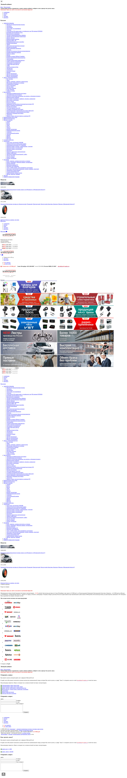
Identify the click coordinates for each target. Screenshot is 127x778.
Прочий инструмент (11, 106)
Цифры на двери (10, 90)
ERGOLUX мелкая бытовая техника (15, 24)
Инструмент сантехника (12, 100)
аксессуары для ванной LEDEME (14, 142)
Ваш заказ (3, 231)
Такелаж (8, 134)
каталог (5, 13)
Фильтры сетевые (10, 71)
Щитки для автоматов (11, 76)
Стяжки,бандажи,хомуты (12, 64)
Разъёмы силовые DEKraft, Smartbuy (15, 56)
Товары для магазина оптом (26, 730)
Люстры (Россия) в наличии (9, 693)
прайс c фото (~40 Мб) (7, 751)
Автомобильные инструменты (14, 94)
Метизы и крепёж (8, 120)
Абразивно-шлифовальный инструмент (16, 93)
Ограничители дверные (12, 84)
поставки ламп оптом (37, 729)
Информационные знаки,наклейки (15, 41)
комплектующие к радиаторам (14, 149)
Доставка (6, 258)
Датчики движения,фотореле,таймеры (16, 35)
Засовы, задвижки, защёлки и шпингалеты (17, 81)
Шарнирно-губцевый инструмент (14, 113)
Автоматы (9, 26)
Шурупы (8, 138)
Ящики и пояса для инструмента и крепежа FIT (18, 116)
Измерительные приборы (12, 39)
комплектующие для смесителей (14, 147)
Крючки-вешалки (10, 163)
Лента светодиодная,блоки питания (15, 45)
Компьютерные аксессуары (10, 117)
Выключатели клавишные (13, 34)
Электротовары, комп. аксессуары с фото (12, 686)
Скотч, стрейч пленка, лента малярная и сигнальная (19, 167)
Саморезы (8, 131)
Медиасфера (4, 734)
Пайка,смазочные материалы (13, 48)
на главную (7, 262)
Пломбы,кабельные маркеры (13, 52)
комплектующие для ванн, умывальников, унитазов (19, 146)
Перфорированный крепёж (13, 130)
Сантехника (7, 141)
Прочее (8, 55)
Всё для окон (9, 79)
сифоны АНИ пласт (11, 153)
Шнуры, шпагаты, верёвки (13, 174)
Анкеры (8, 121)
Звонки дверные (10, 37)
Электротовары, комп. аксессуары (10, 685)
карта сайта (8, 263)
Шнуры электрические (12, 75)
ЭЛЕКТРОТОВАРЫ (9, 23)
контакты (6, 17)
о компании (6, 12)
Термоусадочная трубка (12, 67)
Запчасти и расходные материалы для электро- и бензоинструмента (23, 96)
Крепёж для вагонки (11, 129)
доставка (6, 16)
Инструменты (7, 92)
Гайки (8, 125)
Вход (2, 7)
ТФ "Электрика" (11, 729)
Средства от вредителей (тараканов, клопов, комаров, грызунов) (22, 169)
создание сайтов (26, 733)
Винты (8, 124)
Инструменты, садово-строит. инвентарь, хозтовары (15, 689)
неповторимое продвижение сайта (21, 734)
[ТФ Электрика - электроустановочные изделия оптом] (9, 237)
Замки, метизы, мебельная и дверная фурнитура (14, 688)
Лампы (8, 44)
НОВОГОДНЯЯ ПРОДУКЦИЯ (11, 177)
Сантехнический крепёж (12, 133)
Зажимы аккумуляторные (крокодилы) (16, 36)
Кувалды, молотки (11, 102)
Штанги (8, 137)
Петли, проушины (11, 85)
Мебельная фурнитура (9, 118)
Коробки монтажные (11, 43)
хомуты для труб (10, 155)
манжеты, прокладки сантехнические (15, 151)
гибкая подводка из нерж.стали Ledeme (16, 143)
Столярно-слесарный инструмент (14, 109)
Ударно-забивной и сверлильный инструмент (17, 112)
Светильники (9, 59)
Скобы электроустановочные (13, 61)
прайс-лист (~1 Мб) (7, 749)
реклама (10, 734)
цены (5, 15)
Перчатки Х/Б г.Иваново (12, 166)
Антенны (8, 30)
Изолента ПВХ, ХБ (11, 40)
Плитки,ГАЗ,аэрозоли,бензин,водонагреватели (18, 51)
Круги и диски (10, 101)
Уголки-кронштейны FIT (12, 171)
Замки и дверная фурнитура (11, 77)
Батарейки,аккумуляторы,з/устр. (14, 32)
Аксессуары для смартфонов (13, 28)
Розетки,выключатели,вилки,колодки (15, 57)
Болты (8, 122)
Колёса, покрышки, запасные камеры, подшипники (19, 162)
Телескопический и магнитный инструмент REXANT (20, 110)
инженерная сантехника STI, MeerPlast (16, 145)
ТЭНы (8, 65)
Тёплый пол (9, 68)
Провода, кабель (10, 53)
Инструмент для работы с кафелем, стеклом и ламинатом (20, 98)
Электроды (9, 114)
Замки (8, 80)
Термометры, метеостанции (13, 170)
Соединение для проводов (13, 63)
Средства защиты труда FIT (13, 108)
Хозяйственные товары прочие (14, 173)
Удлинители (9, 69)
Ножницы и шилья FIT (12, 165)
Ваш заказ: (3, 384)
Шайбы (8, 135)
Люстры (6, 175)
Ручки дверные (10, 89)
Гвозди (8, 126)
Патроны (8, 49)
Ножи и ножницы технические (14, 105)
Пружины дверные (11, 88)
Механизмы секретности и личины (15, 82)
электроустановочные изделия (24, 729)
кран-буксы (9, 150)
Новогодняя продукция (8, 692)
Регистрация (7, 7)
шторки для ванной (11, 158)
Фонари (8, 72)
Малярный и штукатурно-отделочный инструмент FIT (20, 104)
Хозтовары (6, 159)
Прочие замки (10, 86)
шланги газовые (10, 157)
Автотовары (9, 27)
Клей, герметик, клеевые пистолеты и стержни (18, 161)
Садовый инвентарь (9, 139)
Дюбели (8, 128)
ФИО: (2, 699)
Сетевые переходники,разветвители (15, 60)
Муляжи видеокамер (11, 47)
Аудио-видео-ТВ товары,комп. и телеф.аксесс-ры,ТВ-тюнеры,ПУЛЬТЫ (24, 31)
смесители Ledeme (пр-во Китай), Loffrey (16, 154)
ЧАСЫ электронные (11, 73)
